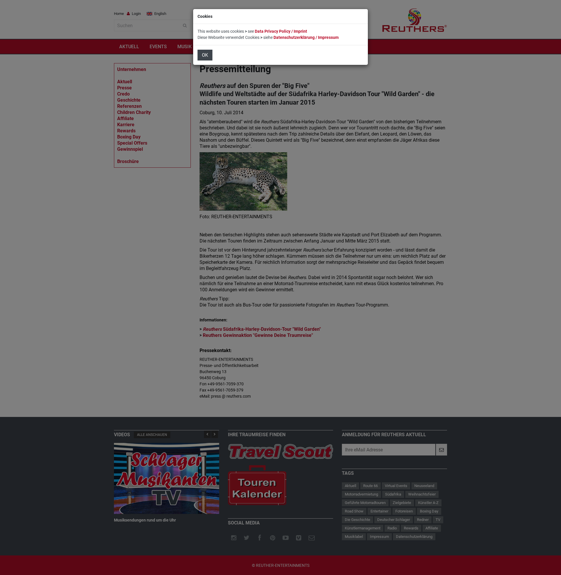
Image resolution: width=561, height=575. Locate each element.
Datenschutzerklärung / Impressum (306, 37)
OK (205, 55)
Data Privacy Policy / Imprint (281, 31)
